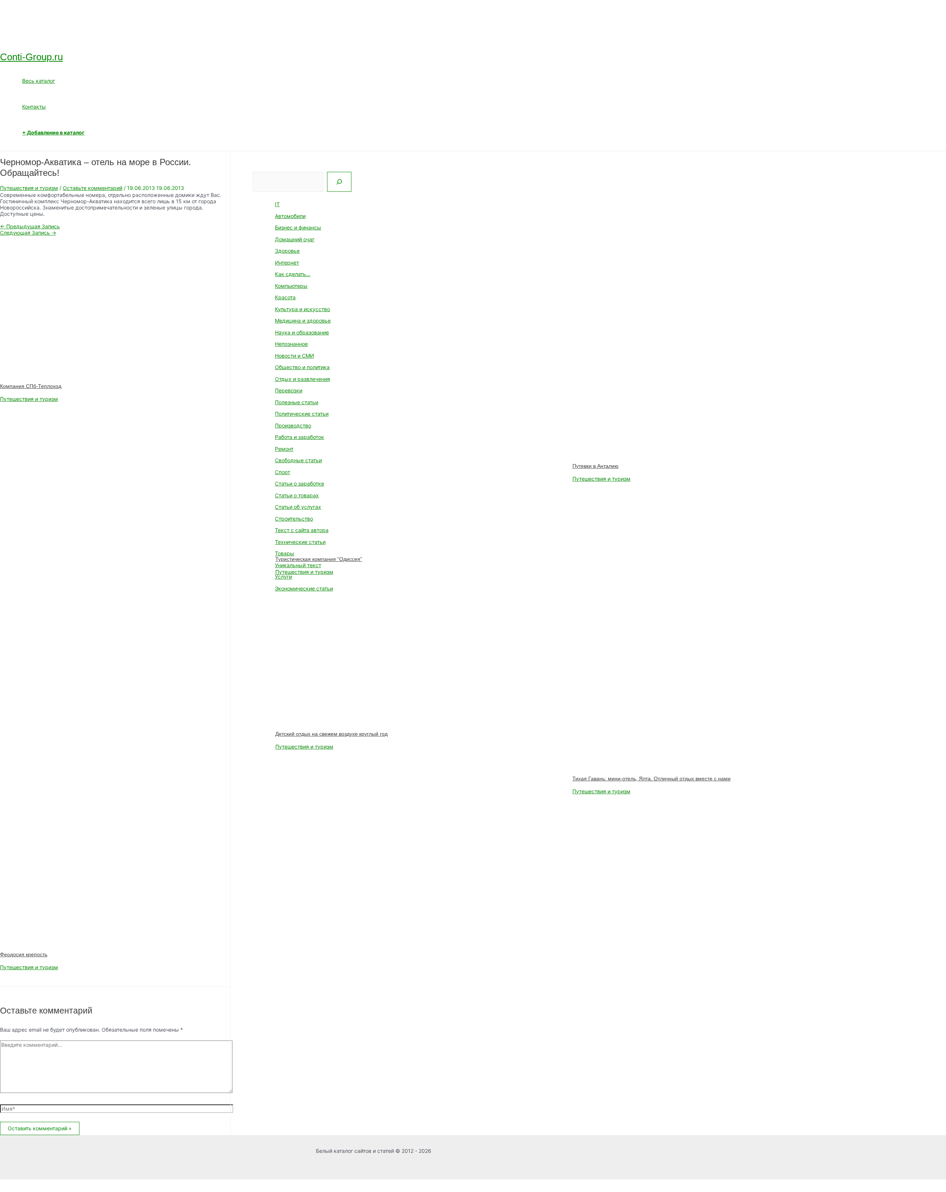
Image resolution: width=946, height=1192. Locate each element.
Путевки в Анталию (595, 466)
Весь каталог (38, 81)
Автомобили (290, 216)
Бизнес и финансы (298, 227)
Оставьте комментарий (92, 188)
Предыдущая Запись (30, 226)
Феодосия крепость (23, 954)
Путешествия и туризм (29, 188)
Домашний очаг (294, 239)
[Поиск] (339, 182)
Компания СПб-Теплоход (30, 386)
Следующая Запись (28, 232)
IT (277, 204)
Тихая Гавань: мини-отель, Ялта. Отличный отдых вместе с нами (651, 778)
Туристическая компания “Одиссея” (318, 559)
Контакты (34, 106)
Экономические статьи (304, 588)
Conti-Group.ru (31, 56)
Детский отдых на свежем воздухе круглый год (331, 734)
